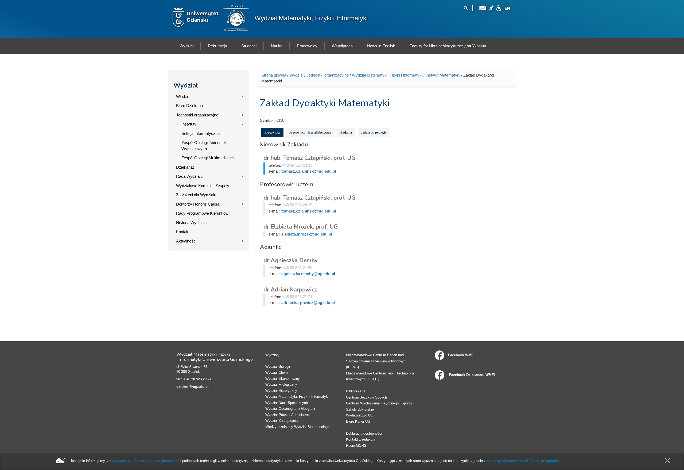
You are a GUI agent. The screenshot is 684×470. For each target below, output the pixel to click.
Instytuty (188, 124)
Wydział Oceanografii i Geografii (290, 409)
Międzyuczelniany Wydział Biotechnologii (297, 427)
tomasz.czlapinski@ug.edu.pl (308, 171)
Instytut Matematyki (443, 75)
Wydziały (272, 355)
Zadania (346, 132)
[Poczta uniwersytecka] (483, 7)
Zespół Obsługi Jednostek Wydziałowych (204, 145)
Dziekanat (185, 167)
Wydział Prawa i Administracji (288, 415)
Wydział (185, 85)
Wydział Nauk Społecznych (286, 403)
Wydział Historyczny (281, 391)
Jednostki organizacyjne (197, 115)
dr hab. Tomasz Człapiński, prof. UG (309, 158)
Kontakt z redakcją (360, 439)
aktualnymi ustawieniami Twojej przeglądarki (524, 461)
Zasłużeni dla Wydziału (196, 194)
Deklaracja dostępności (364, 433)
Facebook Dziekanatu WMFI (471, 375)
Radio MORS (356, 446)
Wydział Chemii (277, 372)
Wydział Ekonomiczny (282, 379)
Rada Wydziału (189, 176)
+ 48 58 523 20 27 (197, 379)
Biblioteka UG (356, 391)
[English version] (507, 7)
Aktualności (186, 241)
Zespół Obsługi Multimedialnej (207, 158)
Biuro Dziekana (189, 105)
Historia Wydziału (191, 222)
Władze (182, 96)
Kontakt (182, 231)
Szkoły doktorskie (360, 409)
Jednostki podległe (373, 132)
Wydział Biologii (277, 367)
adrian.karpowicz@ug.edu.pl (308, 302)
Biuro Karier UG (358, 421)
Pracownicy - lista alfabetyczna (310, 132)
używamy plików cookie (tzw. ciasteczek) (145, 461)
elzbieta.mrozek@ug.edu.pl (306, 234)
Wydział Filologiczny (281, 384)
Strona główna (273, 75)
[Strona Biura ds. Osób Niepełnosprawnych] (499, 7)
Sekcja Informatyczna (200, 133)
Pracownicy (272, 132)
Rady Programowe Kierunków (202, 213)
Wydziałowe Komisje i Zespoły (202, 185)
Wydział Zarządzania (281, 421)
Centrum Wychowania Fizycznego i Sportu (379, 403)
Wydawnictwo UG (359, 415)
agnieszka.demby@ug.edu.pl (308, 273)
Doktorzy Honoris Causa (197, 204)
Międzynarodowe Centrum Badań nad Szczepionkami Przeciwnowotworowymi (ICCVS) (376, 361)
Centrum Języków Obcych (366, 397)
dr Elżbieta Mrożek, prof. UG (300, 226)
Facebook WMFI (461, 355)
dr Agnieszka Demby (290, 260)
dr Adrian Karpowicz (290, 289)
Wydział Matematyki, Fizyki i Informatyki (311, 18)
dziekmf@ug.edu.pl (192, 387)
